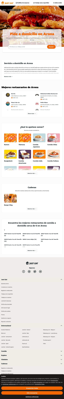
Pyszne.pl (24, 343)
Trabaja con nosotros (6, 297)
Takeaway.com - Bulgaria (49, 336)
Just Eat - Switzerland (6, 336)
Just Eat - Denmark (5, 340)
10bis (44, 343)
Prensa (3, 314)
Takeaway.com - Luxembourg (50, 333)
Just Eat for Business (6, 301)
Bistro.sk (3, 333)
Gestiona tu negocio (6, 318)
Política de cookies (5, 311)
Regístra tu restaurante (6, 290)
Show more (31, 113)
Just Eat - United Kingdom (7, 347)
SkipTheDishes (25, 347)
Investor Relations (5, 329)
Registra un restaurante (7, 368)
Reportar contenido (6, 321)
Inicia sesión (58, 3)
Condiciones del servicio (7, 373)
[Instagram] (29, 271)
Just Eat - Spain (5, 343)
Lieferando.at (25, 336)
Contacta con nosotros (6, 287)
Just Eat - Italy (25, 333)
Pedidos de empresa (23, 3)
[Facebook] (23, 271)
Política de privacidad (6, 304)
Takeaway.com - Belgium (49, 329)
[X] (34, 271)
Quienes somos (5, 283)
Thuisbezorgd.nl (47, 340)
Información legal (5, 307)
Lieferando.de (25, 340)
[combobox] (27, 47)
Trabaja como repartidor (42, 3)
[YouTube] (40, 271)
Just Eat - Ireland (26, 329)
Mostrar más (7, 76)
